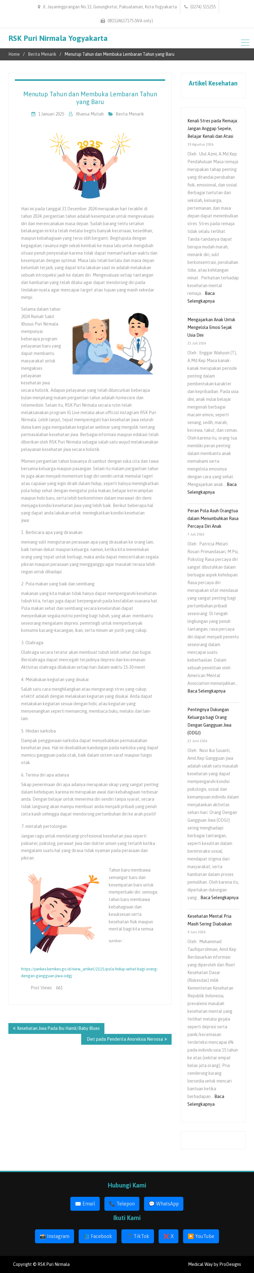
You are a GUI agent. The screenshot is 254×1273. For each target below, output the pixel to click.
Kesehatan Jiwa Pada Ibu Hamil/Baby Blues (58, 1028)
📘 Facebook (97, 1236)
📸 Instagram (54, 1236)
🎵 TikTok (137, 1236)
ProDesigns (230, 1264)
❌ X (168, 1236)
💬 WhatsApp (164, 1203)
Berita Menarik (130, 114)
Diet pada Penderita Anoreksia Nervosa (124, 1039)
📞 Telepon (122, 1203)
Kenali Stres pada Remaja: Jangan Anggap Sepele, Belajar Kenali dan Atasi (212, 128)
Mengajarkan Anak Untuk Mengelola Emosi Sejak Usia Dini (211, 327)
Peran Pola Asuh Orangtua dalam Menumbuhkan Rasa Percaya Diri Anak (213, 518)
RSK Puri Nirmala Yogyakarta (58, 38)
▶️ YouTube (201, 1236)
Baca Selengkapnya (206, 691)
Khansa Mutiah (90, 114)
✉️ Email (85, 1203)
